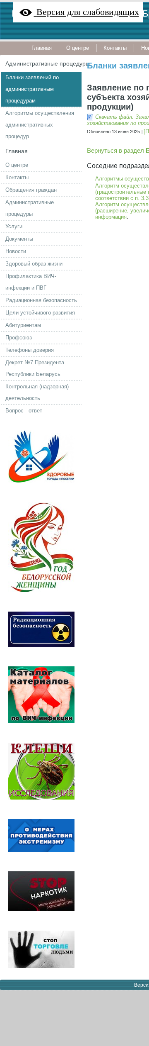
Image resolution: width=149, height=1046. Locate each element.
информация (111, 217)
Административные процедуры (47, 63)
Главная (16, 151)
